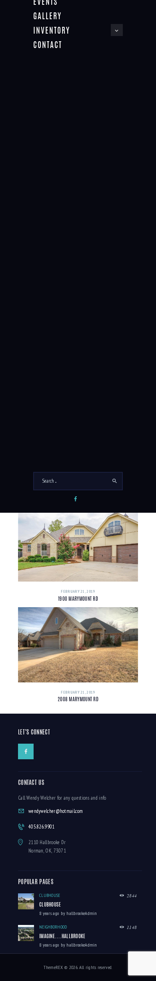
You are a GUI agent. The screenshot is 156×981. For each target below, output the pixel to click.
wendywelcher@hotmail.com (55, 811)
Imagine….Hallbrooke (62, 936)
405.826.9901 (41, 826)
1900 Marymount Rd (78, 599)
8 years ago (49, 913)
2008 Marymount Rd (78, 699)
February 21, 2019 (78, 591)
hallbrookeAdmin (81, 913)
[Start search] (115, 481)
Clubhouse (49, 895)
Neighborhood (53, 927)
